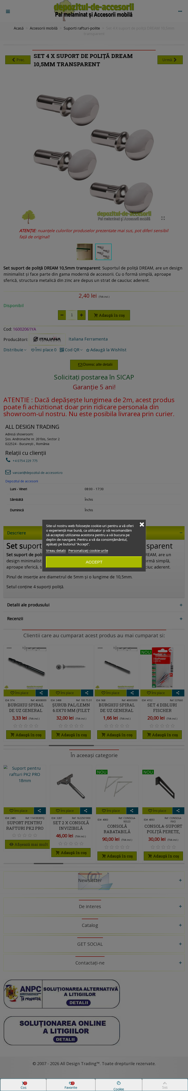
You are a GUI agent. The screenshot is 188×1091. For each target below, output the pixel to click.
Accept (94, 562)
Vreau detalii (56, 550)
